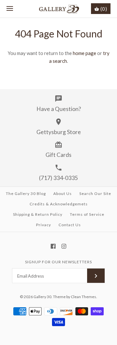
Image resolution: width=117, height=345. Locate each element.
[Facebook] (53, 246)
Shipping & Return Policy (37, 214)
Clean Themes (83, 296)
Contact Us (69, 224)
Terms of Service (87, 214)
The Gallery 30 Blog (26, 193)
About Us (62, 193)
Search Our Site (95, 193)
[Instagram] (63, 246)
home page (84, 53)
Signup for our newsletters (58, 261)
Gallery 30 (42, 296)
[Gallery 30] (59, 8)
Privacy (43, 224)
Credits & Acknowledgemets (59, 203)
